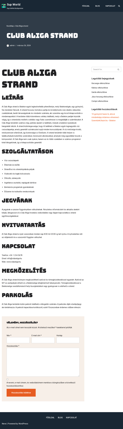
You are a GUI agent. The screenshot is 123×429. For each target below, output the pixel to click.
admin (12, 46)
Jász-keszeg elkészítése (102, 97)
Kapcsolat (110, 6)
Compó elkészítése (100, 101)
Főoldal (86, 6)
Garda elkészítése (99, 92)
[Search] (119, 6)
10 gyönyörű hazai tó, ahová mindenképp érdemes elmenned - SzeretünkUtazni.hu (106, 117)
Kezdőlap (10, 26)
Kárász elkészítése (100, 88)
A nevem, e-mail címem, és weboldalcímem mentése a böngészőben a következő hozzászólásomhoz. (41, 384)
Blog (97, 6)
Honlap (59, 335)
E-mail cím (36, 335)
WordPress (23, 424)
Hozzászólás (13, 346)
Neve (4, 424)
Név (9, 335)
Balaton (112, 120)
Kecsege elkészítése (101, 83)
